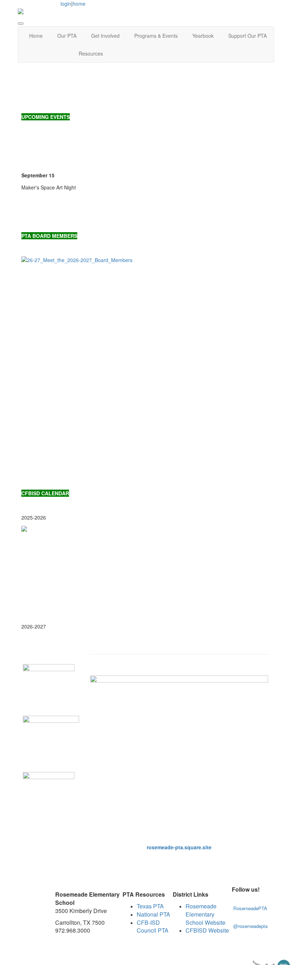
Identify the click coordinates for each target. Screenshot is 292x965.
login (66, 3)
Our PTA (67, 35)
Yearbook (203, 35)
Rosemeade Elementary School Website (205, 914)
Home (36, 35)
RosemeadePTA (250, 908)
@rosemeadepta (251, 926)
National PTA (153, 914)
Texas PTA (150, 906)
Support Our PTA (247, 35)
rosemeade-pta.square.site (179, 847)
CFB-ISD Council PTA (152, 926)
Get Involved (105, 35)
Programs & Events (156, 35)
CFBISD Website (207, 930)
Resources (91, 53)
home (79, 3)
